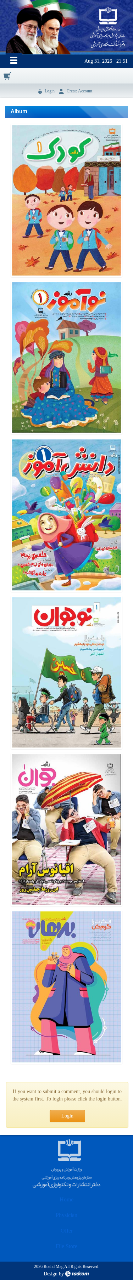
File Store (66, 1246)
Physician (66, 1215)
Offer (67, 1231)
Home (66, 1199)
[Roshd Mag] (108, 28)
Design (50, 1273)
